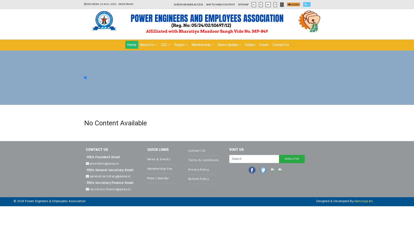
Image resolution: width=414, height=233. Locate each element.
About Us (147, 45)
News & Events (159, 159)
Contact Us (281, 45)
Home (131, 45)
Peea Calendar (158, 178)
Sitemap (243, 4)
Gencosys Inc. (364, 201)
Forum (264, 45)
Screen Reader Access (188, 4)
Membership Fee (159, 169)
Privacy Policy (198, 169)
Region (179, 45)
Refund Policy (198, 179)
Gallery (250, 45)
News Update (228, 45)
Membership (201, 45)
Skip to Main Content (220, 4)
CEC (164, 45)
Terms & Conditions (203, 160)
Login (294, 4)
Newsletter (292, 159)
